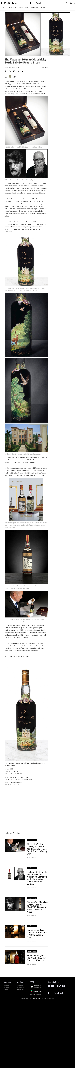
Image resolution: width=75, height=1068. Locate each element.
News (2, 8)
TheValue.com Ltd (37, 998)
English (6, 989)
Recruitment (20, 987)
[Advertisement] (26, 806)
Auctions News (23, 8)
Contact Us (20, 985)
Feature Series (11, 8)
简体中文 (6, 987)
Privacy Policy (21, 989)
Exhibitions (34, 8)
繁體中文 (6, 985)
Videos (43, 8)
